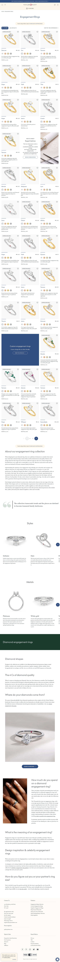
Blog (5, 943)
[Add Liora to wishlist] (17, 201)
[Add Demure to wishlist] (17, 31)
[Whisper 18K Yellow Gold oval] (30, 417)
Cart (57, 4)
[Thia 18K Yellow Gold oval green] (49, 80)
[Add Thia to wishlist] (56, 65)
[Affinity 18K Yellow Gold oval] (49, 216)
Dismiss (14, 959)
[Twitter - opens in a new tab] (34, 949)
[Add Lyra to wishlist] (56, 167)
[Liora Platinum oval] (10, 216)
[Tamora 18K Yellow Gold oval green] (10, 148)
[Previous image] (3, 39)
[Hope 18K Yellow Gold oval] (10, 114)
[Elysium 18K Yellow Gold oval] (49, 249)
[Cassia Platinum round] (49, 114)
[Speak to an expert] (54, 4)
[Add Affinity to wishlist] (56, 201)
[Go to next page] (36, 438)
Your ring (31, 8)
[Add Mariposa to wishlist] (37, 167)
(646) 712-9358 (7, 918)
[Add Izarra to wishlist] (37, 99)
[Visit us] (5, 4)
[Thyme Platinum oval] (10, 316)
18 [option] (5, 53)
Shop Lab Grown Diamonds (37, 911)
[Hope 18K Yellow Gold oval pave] (10, 80)
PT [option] (2, 53)
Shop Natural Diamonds (36, 909)
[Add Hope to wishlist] (17, 65)
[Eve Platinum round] (30, 46)
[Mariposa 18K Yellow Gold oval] (30, 182)
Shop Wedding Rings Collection (38, 913)
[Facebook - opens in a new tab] (22, 949)
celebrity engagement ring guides (19, 867)
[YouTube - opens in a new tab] (37, 949)
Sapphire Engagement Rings (37, 908)
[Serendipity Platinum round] (49, 417)
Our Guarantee (7, 940)
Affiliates (6, 945)
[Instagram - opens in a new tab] (30, 949)
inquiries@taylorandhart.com (10, 922)
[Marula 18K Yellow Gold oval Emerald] (49, 350)
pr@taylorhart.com (8, 929)
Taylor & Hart (30, 5)
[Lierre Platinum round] (30, 283)
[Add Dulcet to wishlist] (37, 201)
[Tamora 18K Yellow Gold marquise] (49, 283)
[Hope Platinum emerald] (10, 417)
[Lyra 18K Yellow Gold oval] (49, 182)
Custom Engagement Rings (37, 906)
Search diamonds (29, 766)
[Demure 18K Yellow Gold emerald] (49, 316)
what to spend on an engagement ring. (45, 816)
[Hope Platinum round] (10, 283)
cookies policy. (7, 957)
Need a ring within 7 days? (30, 23)
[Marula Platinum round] (10, 182)
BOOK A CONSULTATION (30, 157)
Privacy (32, 938)
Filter (5, 28)
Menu (2, 4)
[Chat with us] (57, 959)
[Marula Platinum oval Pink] (30, 384)
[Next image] (17, 39)
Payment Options (35, 943)
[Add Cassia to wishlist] (56, 99)
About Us (6, 941)
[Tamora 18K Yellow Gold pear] (49, 384)
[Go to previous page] (24, 438)
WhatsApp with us (8, 920)
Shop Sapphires (34, 915)
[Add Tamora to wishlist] (56, 31)
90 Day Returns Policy (36, 945)
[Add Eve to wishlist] (37, 31)
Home (2, 11)
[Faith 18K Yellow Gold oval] (30, 80)
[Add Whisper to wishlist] (37, 403)
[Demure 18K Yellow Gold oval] (10, 46)
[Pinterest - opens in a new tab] (26, 949)
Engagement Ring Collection (37, 904)
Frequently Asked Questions (10, 938)
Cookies (32, 941)
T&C (32, 940)
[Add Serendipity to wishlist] (56, 403)
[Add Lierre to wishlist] (37, 268)
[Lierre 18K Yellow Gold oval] (30, 316)
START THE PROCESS (19, 352)
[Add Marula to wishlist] (17, 167)
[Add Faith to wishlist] (37, 65)
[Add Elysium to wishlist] (56, 235)
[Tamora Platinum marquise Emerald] (10, 384)
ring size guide (23, 889)
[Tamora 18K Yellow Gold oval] (49, 46)
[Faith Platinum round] (30, 249)
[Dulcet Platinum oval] (30, 216)
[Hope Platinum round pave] (10, 249)
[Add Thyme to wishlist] (17, 302)
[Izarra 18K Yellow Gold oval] (30, 114)
